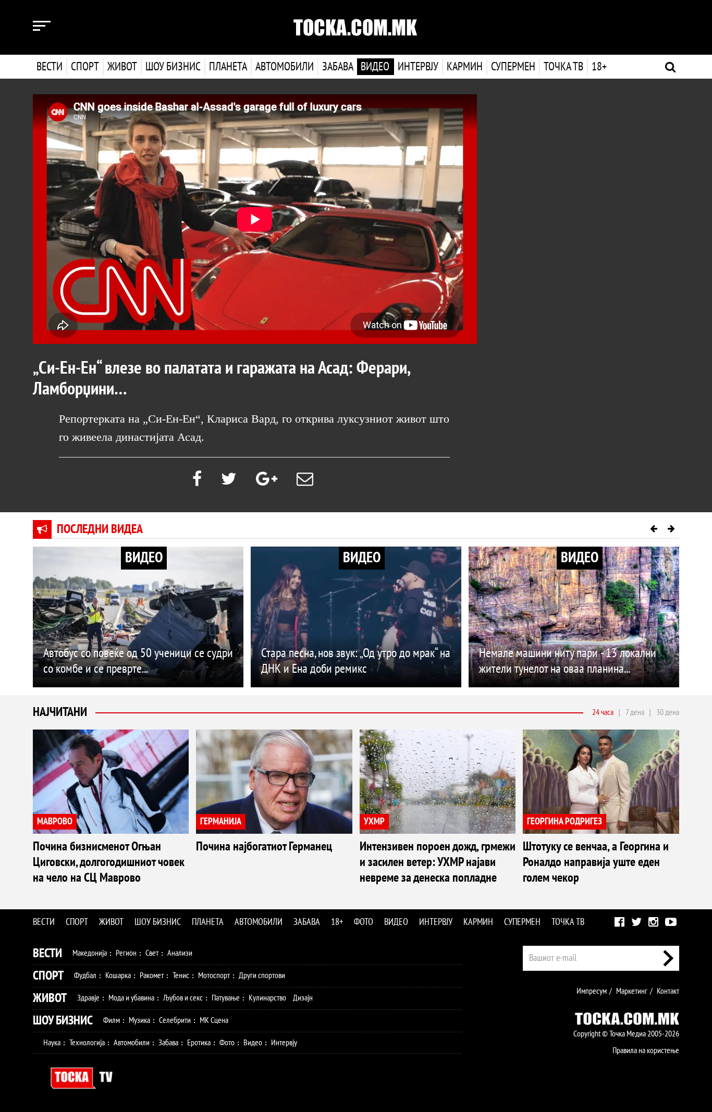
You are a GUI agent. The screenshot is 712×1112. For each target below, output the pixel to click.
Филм (111, 1020)
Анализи (179, 953)
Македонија (89, 953)
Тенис (181, 975)
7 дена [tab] (634, 712)
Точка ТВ (563, 66)
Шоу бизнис (173, 66)
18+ (599, 66)
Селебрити (175, 1020)
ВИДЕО (144, 557)
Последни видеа (100, 529)
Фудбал (85, 975)
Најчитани (60, 712)
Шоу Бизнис (63, 1020)
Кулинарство (267, 998)
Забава (337, 66)
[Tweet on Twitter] (229, 479)
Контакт (668, 991)
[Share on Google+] (267, 479)
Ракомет (152, 975)
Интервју (418, 66)
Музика (139, 1020)
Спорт (85, 66)
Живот (122, 66)
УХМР (374, 821)
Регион (126, 953)
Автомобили (284, 66)
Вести (49, 66)
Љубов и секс (183, 998)
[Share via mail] (305, 479)
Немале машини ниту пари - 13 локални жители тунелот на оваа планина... (567, 661)
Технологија (87, 1042)
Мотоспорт (214, 975)
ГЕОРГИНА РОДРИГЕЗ (564, 821)
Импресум (591, 991)
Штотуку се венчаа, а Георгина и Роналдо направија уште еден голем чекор (596, 862)
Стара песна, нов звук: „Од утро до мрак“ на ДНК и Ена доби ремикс (355, 661)
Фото (363, 922)
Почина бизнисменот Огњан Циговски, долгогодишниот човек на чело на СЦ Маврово (109, 862)
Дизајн (303, 998)
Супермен (513, 66)
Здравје (88, 998)
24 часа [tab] (602, 712)
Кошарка (118, 975)
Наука (51, 1042)
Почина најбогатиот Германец (264, 846)
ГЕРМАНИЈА (220, 821)
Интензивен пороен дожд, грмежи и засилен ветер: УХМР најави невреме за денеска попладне (437, 862)
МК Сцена (214, 1020)
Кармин (465, 66)
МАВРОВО (54, 821)
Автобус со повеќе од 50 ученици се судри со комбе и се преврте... (138, 661)
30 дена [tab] (667, 712)
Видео (375, 66)
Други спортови (262, 975)
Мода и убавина (131, 998)
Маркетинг (631, 991)
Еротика (199, 1042)
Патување (226, 998)
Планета (228, 66)
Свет (151, 953)
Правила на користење (645, 1050)
